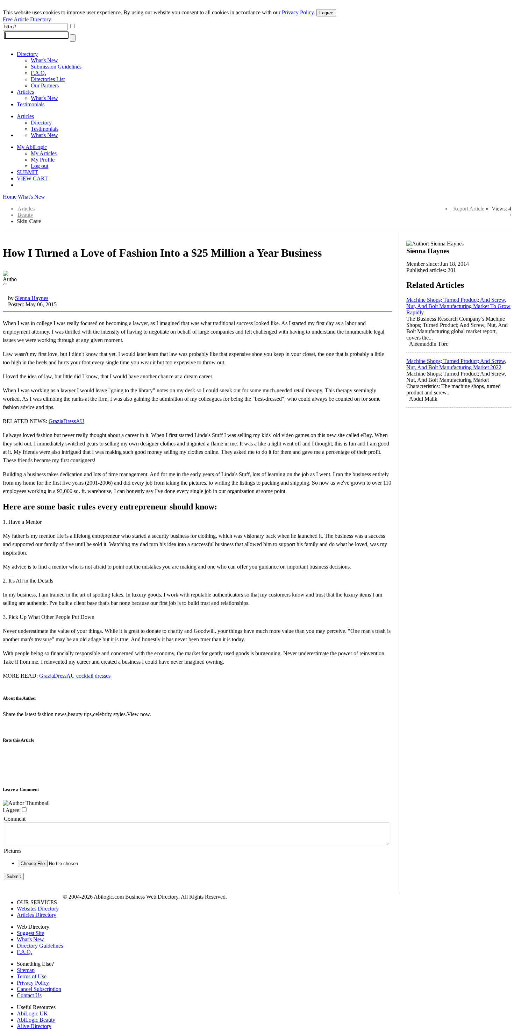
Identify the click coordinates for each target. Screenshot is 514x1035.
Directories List (48, 79)
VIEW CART (32, 178)
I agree (326, 12)
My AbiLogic (32, 147)
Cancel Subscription (39, 989)
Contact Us (29, 995)
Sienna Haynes (31, 298)
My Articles (44, 153)
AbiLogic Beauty (36, 1020)
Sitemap (26, 970)
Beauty (25, 215)
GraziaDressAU (66, 421)
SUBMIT (27, 172)
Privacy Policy (298, 12)
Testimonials (30, 104)
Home (9, 197)
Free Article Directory (27, 19)
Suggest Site (30, 933)
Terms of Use (32, 976)
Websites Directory (38, 909)
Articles (25, 92)
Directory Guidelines (40, 946)
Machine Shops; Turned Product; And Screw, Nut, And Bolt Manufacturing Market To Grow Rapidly (458, 306)
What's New (44, 60)
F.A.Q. (38, 73)
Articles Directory (36, 915)
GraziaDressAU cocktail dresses (74, 676)
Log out (39, 166)
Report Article (468, 209)
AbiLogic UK (32, 1013)
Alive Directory (34, 1026)
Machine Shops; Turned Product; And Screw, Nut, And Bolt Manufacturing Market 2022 (456, 364)
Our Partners (45, 85)
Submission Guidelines (56, 67)
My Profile (43, 160)
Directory (27, 54)
